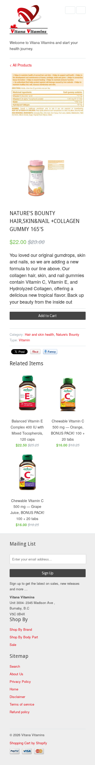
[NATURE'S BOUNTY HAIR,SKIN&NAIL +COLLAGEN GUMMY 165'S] (48, 95)
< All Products (21, 65)
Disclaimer (17, 696)
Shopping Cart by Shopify (28, 742)
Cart (81, 10)
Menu (70, 10)
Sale (13, 644)
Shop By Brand (21, 629)
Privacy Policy (20, 681)
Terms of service (22, 704)
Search (15, 666)
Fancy (50, 351)
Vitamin (24, 340)
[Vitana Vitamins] (35, 20)
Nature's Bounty (67, 334)
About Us (16, 673)
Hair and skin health (39, 334)
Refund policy (20, 711)
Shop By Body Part (24, 637)
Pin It (35, 351)
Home (14, 689)
